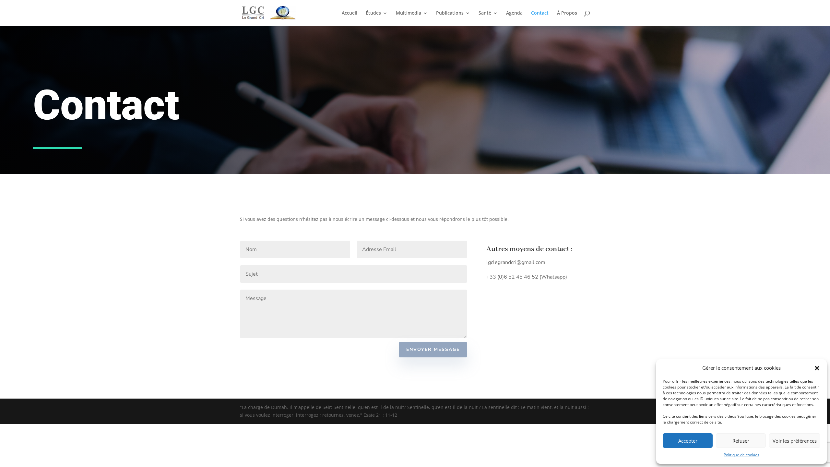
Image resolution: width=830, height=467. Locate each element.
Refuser (740, 440)
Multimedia (408, 13)
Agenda (514, 13)
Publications (450, 13)
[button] (817, 368)
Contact (540, 13)
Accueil (349, 13)
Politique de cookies (741, 455)
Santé (485, 13)
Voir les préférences (795, 440)
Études (373, 13)
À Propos (567, 13)
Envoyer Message (433, 349)
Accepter (687, 440)
